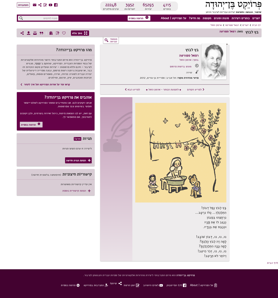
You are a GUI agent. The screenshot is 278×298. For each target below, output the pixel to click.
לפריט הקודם (196, 89)
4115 (167, 5)
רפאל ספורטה (232, 25)
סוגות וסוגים (221, 18)
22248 (110, 5)
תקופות (207, 18)
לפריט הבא (132, 89)
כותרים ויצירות (241, 18)
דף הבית (256, 25)
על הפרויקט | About (173, 18)
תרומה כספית (139, 18)
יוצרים (256, 18)
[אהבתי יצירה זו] (63, 33)
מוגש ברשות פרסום (180, 66)
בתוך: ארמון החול (189, 60)
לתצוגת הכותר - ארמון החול (163, 89)
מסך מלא (79, 33)
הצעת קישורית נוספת (76, 190)
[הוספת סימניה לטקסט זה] (57, 33)
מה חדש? (194, 18)
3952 (129, 5)
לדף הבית (272, 263)
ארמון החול (216, 25)
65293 (148, 5)
